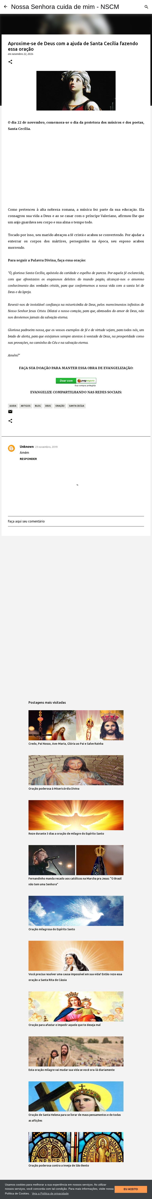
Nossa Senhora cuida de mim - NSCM (65, 6)
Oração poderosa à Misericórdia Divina (53, 788)
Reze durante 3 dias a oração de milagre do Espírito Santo (66, 833)
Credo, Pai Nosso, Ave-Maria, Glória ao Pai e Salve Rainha (65, 743)
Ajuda (13, 406)
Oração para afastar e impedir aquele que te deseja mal (64, 1024)
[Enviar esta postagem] (10, 413)
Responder (28, 458)
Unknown (27, 446)
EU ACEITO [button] (131, 1189)
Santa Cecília (76, 406)
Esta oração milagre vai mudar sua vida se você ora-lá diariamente (71, 1069)
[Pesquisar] (146, 7)
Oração (60, 406)
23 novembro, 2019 (46, 446)
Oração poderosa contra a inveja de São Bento (58, 1165)
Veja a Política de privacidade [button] (50, 1193)
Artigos (25, 406)
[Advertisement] (76, 172)
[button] (10, 62)
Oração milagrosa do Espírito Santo (51, 929)
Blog (38, 406)
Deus (48, 406)
